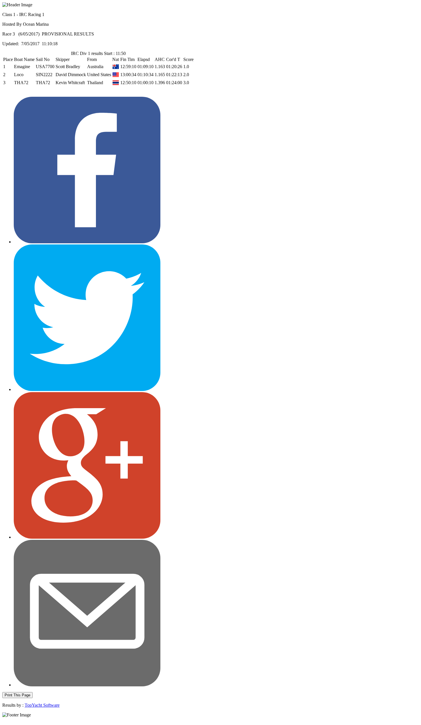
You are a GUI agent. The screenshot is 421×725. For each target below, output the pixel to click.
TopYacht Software (42, 705)
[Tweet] (87, 389)
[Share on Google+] (87, 537)
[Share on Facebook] (87, 241)
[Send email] (87, 684)
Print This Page (17, 695)
